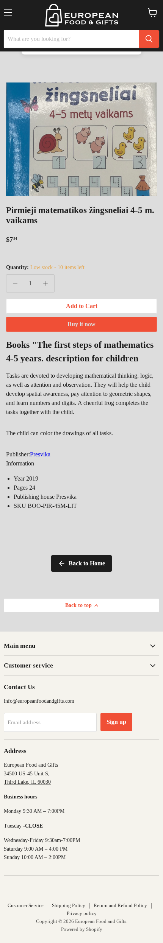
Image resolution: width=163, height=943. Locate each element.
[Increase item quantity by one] (45, 283)
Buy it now (81, 324)
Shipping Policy (68, 905)
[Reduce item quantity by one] (15, 283)
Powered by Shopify (81, 929)
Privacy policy (82, 913)
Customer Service (26, 905)
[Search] (149, 39)
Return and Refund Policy (120, 905)
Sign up (116, 722)
